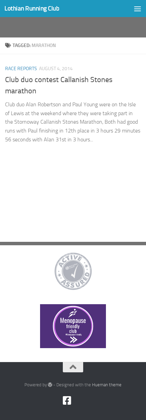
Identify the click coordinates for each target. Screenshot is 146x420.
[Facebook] (67, 400)
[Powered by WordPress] (50, 385)
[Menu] (137, 8)
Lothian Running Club (31, 8)
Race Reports (21, 69)
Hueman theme (107, 384)
